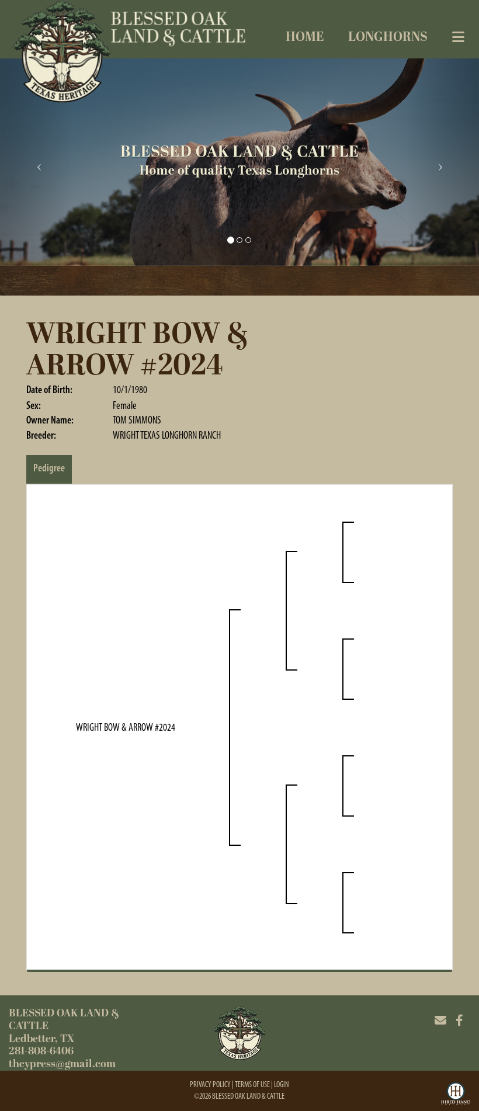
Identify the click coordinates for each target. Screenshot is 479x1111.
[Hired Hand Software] (455, 1095)
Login (281, 1084)
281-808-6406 (41, 1051)
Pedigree (49, 467)
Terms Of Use (252, 1084)
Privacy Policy (210, 1084)
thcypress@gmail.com (62, 1064)
